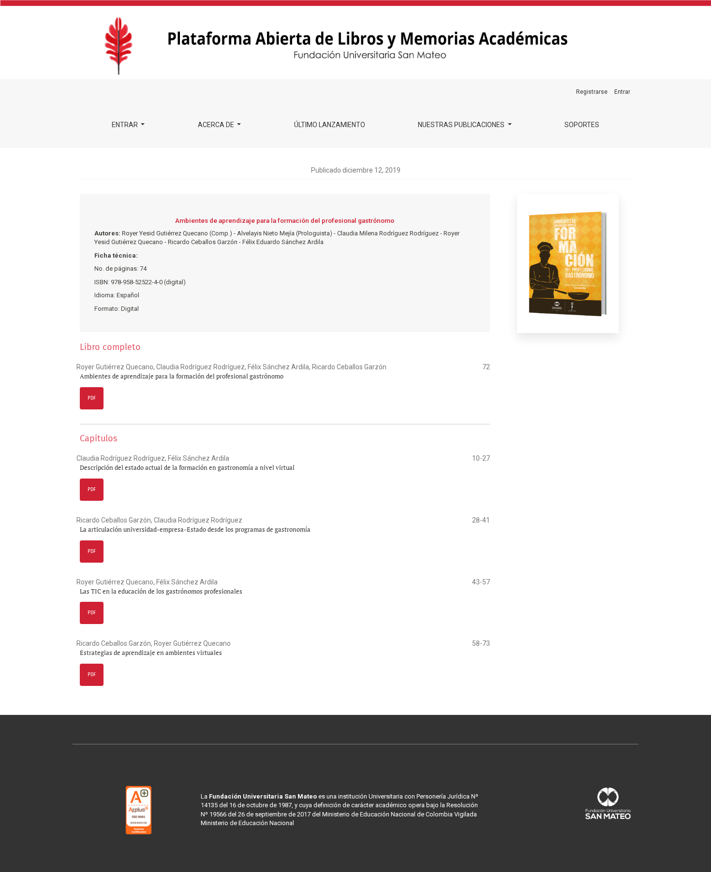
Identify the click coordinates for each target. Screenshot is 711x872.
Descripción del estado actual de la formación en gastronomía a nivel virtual (187, 468)
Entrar (125, 125)
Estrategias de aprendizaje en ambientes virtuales (151, 653)
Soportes (581, 125)
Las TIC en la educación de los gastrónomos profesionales (161, 591)
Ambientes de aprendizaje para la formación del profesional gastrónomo (181, 376)
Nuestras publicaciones (462, 125)
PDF (92, 398)
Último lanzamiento (329, 125)
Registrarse (591, 91)
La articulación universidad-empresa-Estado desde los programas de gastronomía (195, 529)
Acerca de (217, 125)
